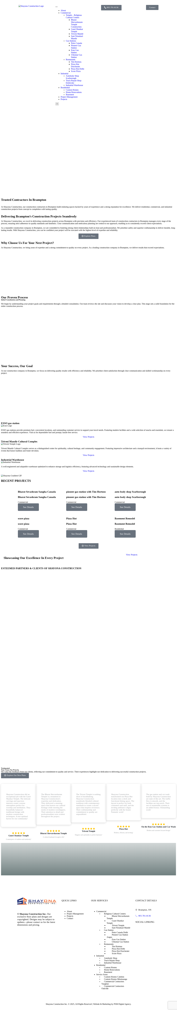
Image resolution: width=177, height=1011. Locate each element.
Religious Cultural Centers (115, 914)
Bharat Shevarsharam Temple (118, 917)
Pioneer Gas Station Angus (117, 936)
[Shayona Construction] (31, 6)
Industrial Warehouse (74, 85)
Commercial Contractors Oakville (112, 987)
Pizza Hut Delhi (77, 69)
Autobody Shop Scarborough (72, 77)
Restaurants (70, 59)
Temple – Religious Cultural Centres (74, 16)
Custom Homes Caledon (114, 977)
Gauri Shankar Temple (77, 30)
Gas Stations (71, 41)
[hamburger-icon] (56, 6)
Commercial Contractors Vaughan (112, 982)
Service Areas (102, 974)
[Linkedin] (148, 928)
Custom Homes (72, 90)
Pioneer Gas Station (76, 46)
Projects (64, 99)
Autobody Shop (110, 958)
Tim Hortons (76, 62)
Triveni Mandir (77, 34)
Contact (70, 918)
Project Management (69, 97)
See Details (28, 507)
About (63, 10)
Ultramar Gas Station (76, 56)
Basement (70, 94)
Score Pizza (76, 71)
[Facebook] (137, 928)
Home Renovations (74, 92)
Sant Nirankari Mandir (121, 928)
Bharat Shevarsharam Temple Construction (77, 23)
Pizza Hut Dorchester (75, 65)
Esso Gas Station (75, 51)
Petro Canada (76, 43)
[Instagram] (143, 928)
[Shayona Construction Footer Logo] (36, 904)
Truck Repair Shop (112, 960)
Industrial (64, 73)
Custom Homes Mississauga (115, 979)
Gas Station (109, 930)
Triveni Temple (118, 925)
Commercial (66, 13)
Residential (65, 87)
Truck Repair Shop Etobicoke (73, 81)
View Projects (88, 437)
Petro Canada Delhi (120, 932)
